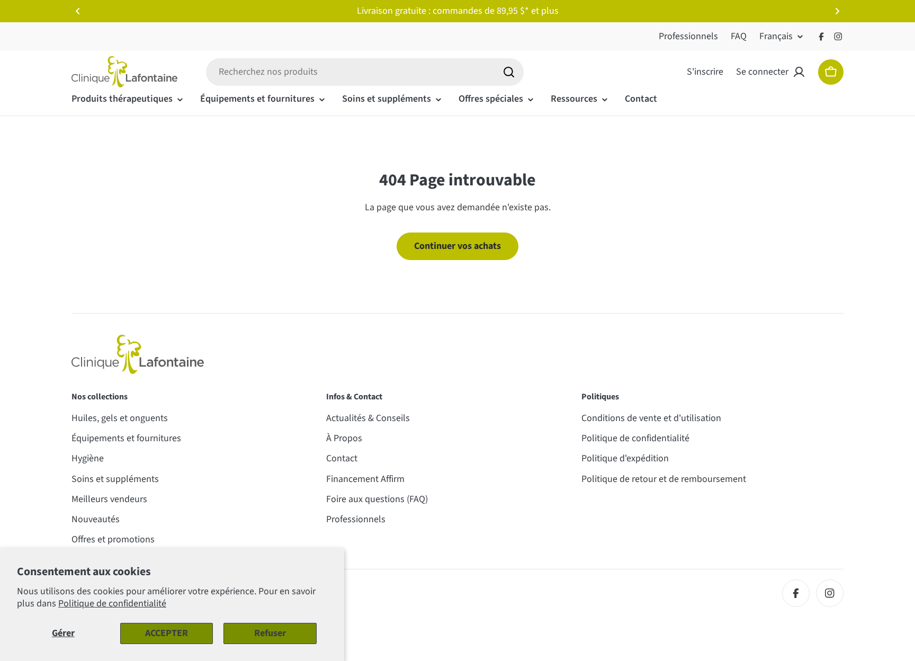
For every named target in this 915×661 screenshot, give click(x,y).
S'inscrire (705, 71)
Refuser (270, 633)
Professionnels (688, 36)
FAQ (739, 36)
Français (776, 36)
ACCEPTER (166, 633)
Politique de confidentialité (112, 603)
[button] (77, 11)
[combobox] (365, 72)
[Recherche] (509, 72)
